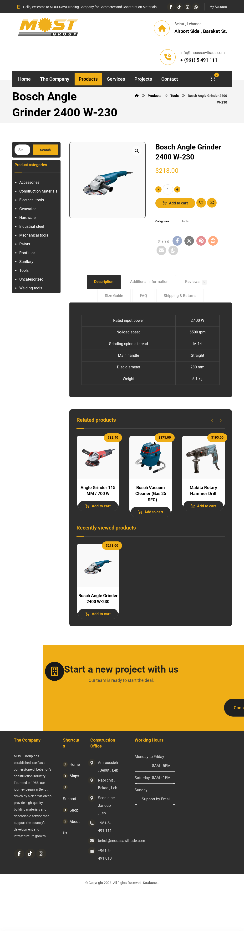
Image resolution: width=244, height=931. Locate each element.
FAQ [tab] (143, 295)
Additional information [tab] (149, 281)
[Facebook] (171, 7)
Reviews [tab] (195, 281)
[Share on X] (189, 241)
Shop (74, 810)
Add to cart (178, 203)
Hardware (27, 217)
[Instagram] (187, 7)
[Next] (220, 420)
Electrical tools (31, 200)
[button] (137, 151)
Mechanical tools (33, 235)
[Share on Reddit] (213, 241)
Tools (185, 221)
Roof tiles (27, 253)
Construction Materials (38, 191)
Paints (24, 244)
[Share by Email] (161, 250)
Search (45, 150)
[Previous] (212, 420)
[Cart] (218, 78)
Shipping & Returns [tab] (180, 295)
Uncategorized (31, 279)
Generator (27, 209)
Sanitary (26, 261)
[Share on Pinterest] (201, 241)
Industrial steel (31, 226)
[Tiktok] (179, 7)
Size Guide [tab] (114, 295)
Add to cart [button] (101, 506)
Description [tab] (103, 281)
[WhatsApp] (196, 7)
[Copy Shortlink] (173, 250)
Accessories (29, 182)
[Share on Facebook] (177, 241)
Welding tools (30, 288)
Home (75, 764)
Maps (74, 776)
